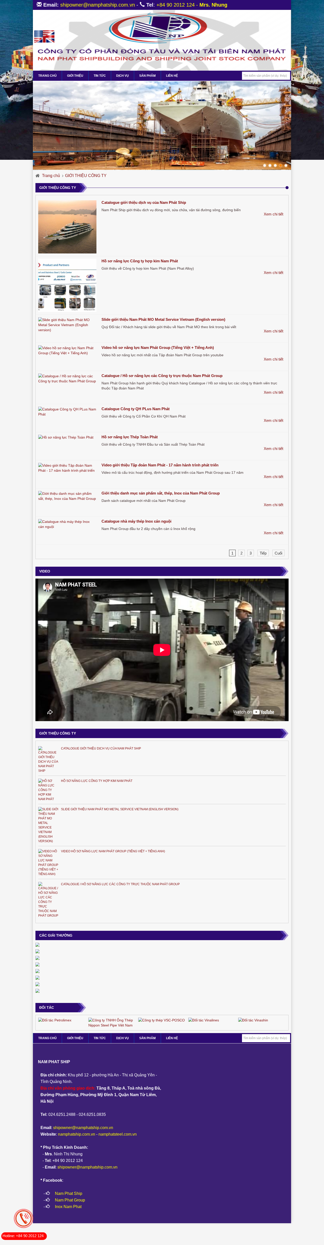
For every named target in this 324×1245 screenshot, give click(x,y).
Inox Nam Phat (68, 1206)
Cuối (278, 553)
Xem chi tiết (273, 214)
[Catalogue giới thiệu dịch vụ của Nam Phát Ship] (67, 226)
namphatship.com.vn (76, 1134)
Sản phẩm (147, 75)
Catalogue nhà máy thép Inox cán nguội (136, 521)
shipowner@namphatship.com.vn (97, 5)
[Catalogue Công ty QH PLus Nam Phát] (67, 412)
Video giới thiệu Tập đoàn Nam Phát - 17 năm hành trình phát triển (160, 465)
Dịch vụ (122, 75)
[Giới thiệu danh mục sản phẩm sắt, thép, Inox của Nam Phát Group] (67, 496)
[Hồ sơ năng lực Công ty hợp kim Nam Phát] (67, 285)
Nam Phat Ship (68, 1193)
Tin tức (100, 75)
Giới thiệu (75, 75)
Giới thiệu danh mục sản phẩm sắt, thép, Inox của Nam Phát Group (161, 493)
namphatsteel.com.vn (117, 1134)
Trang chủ (51, 175)
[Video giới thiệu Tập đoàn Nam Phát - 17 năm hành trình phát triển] (67, 468)
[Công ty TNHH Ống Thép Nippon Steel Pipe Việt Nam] (112, 1022)
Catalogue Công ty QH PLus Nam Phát (136, 409)
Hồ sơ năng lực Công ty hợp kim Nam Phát (140, 261)
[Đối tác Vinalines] (203, 1020)
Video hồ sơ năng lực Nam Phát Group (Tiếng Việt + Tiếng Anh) (158, 347)
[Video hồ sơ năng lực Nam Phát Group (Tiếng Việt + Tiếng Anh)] (67, 350)
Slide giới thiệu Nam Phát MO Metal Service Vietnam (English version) (163, 319)
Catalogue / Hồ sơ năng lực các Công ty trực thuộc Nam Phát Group (162, 375)
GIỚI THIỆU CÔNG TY (86, 175)
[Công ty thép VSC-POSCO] (161, 1020)
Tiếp (263, 553)
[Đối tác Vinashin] (253, 1020)
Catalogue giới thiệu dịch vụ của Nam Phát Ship (144, 202)
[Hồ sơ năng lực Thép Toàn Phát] (67, 437)
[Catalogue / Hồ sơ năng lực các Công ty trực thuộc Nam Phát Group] (67, 378)
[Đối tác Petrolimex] (54, 1020)
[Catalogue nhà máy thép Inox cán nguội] (67, 524)
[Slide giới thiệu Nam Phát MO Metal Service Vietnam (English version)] (67, 324)
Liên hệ (172, 75)
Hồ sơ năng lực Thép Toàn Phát (130, 437)
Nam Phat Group (70, 1200)
